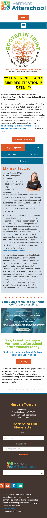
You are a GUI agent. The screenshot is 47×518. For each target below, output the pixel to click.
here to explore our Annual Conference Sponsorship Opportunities (26, 353)
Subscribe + (23, 454)
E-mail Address (23, 443)
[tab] (13, 147)
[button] (23, 25)
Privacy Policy (9, 508)
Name (23, 432)
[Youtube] (7, 485)
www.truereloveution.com (14, 250)
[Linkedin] (14, 485)
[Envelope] (20, 485)
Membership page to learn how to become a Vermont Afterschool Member (20, 127)
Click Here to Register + (23, 139)
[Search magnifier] (41, 472)
